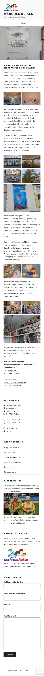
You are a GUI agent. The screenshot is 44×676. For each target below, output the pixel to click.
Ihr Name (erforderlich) (13, 582)
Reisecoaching (10, 467)
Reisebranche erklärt (12, 462)
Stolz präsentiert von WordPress (16, 670)
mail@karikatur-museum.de (15, 382)
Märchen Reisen (18, 14)
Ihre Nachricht (10, 616)
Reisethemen (9, 452)
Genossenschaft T (11, 472)
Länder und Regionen (12, 457)
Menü (23, 23)
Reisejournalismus (11, 448)
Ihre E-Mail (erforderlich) (14, 593)
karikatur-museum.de (12, 385)
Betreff (7, 605)
